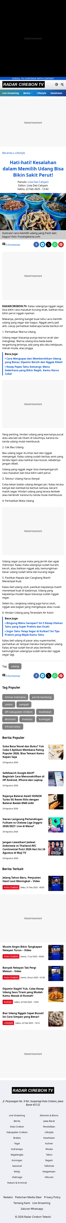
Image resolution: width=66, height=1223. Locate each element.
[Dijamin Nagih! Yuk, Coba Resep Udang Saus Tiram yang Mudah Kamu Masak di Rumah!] (55, 994)
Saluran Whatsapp (32, 1208)
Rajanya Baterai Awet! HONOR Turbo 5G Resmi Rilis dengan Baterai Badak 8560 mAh (22, 799)
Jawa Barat (49, 1120)
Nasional (17, 1165)
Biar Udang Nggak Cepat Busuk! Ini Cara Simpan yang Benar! (23, 1014)
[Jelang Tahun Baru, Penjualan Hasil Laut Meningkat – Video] (55, 883)
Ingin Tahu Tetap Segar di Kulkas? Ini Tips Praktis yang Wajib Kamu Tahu (32, 633)
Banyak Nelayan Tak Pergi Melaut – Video (19, 969)
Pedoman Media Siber (28, 1197)
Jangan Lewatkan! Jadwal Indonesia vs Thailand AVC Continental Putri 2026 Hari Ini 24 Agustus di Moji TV (24, 847)
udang (15, 666)
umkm (9, 704)
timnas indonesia (15, 697)
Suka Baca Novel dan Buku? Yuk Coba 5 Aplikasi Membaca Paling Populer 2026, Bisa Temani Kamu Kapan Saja (23, 752)
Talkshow (49, 1165)
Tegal (17, 1143)
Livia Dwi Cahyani (38, 182)
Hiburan (49, 1177)
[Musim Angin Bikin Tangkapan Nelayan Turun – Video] (55, 952)
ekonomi (10, 719)
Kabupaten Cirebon (17, 1132)
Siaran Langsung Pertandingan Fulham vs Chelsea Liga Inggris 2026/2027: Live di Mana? (23, 822)
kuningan (44, 719)
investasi (27, 719)
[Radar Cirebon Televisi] (23, 85)
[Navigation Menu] (62, 85)
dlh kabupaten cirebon (18, 712)
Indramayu (17, 1149)
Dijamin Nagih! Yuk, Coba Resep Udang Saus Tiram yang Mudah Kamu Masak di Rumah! (23, 992)
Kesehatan (56, 93)
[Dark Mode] (56, 85)
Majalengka (17, 1154)
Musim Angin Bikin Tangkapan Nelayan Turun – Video (22, 948)
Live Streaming (10, 93)
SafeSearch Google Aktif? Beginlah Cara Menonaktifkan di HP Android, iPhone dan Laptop (23, 776)
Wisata (49, 1149)
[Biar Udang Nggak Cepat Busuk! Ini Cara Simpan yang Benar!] (55, 1019)
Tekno (49, 1154)
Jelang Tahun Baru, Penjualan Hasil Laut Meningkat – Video (22, 879)
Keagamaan (49, 1171)
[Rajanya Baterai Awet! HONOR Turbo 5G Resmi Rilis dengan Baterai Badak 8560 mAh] (55, 801)
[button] (27, 93)
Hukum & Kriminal (17, 1182)
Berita (26, 93)
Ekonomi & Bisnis (49, 1115)
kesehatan (45, 712)
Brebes (17, 1137)
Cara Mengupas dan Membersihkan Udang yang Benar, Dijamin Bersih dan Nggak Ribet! (34, 360)
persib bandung (41, 697)
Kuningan (17, 1160)
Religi (17, 1171)
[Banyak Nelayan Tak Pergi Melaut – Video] (55, 973)
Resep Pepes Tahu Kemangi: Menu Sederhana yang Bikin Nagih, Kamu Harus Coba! (32, 370)
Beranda (7, 153)
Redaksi (8, 1197)
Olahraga (17, 1177)
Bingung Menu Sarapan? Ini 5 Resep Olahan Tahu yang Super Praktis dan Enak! (34, 624)
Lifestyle (41, 93)
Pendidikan (49, 1126)
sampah (24, 704)
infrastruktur (13, 726)
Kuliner (8, 1001)
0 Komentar (12, 245)
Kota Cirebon (11, 887)
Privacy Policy (52, 1197)
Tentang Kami (21, 1203)
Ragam (49, 1160)
